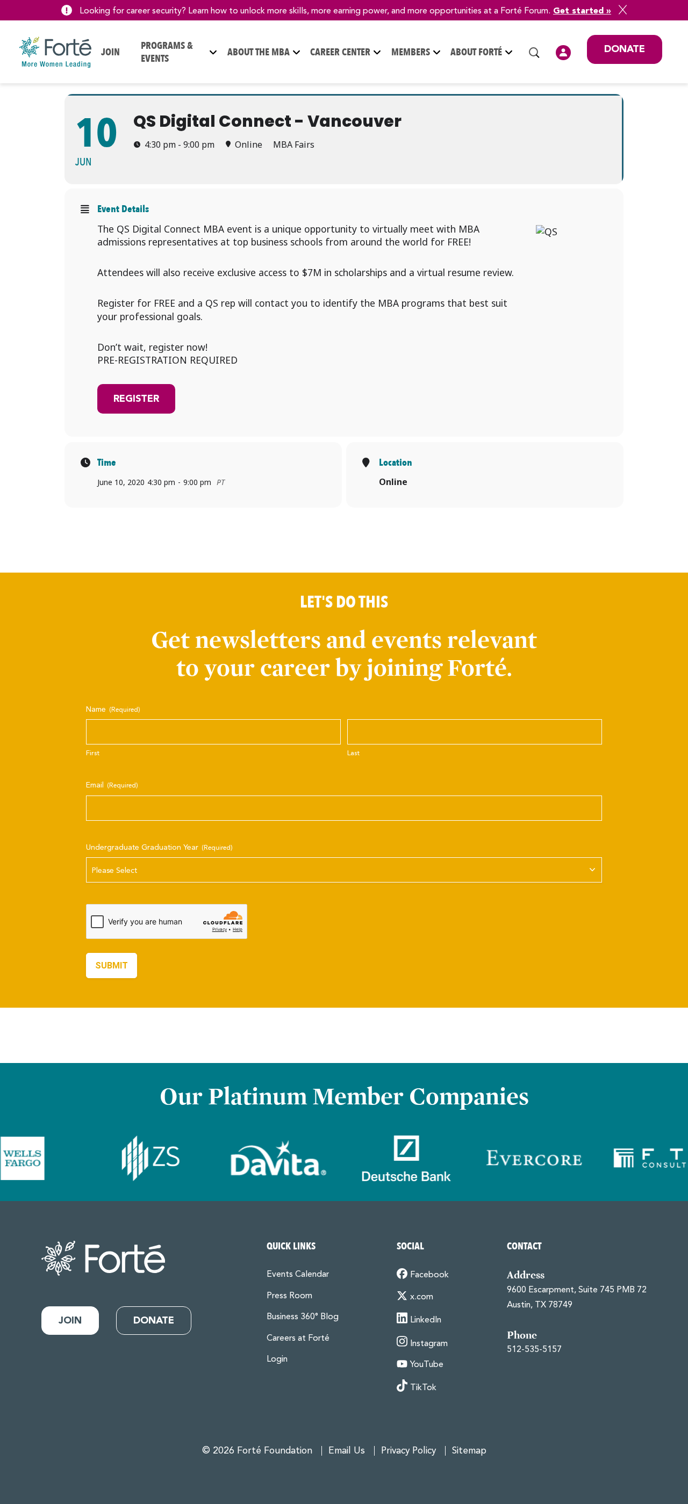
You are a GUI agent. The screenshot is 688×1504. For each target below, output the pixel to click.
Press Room (289, 1296)
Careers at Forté (298, 1338)
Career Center (340, 52)
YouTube (426, 1365)
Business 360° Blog (303, 1317)
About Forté (476, 52)
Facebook (429, 1275)
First (92, 753)
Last (353, 753)
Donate (624, 49)
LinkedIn (425, 1320)
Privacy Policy (408, 1451)
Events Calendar (298, 1274)
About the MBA (258, 52)
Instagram (429, 1343)
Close (623, 9)
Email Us (346, 1451)
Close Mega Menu (662, 123)
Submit (111, 965)
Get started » (582, 11)
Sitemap (469, 1451)
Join (110, 52)
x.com (421, 1297)
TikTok (423, 1388)
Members (410, 52)
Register (136, 399)
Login (563, 52)
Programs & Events (167, 52)
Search (534, 52)
